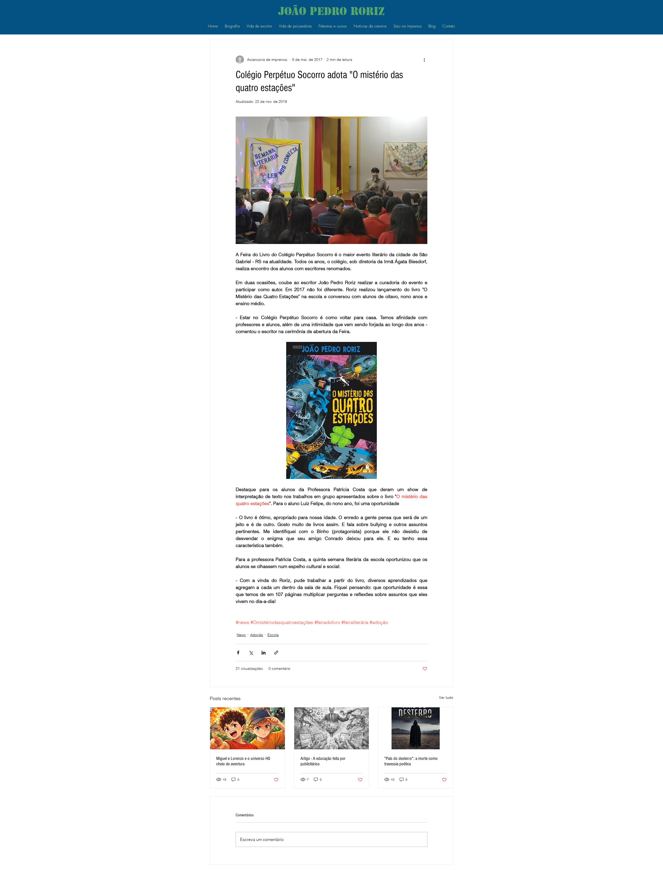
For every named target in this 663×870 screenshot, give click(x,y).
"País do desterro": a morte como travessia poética (411, 761)
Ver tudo (446, 697)
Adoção (256, 634)
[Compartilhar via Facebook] (238, 652)
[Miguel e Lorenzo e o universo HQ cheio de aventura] (247, 728)
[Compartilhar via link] (276, 652)
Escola (273, 634)
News (241, 634)
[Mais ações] (424, 59)
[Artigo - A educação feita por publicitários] (331, 728)
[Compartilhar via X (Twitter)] (250, 652)
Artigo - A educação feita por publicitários (322, 761)
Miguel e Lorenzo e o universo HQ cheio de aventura (243, 761)
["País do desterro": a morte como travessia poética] (415, 728)
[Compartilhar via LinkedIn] (263, 652)
